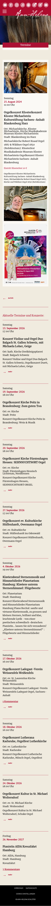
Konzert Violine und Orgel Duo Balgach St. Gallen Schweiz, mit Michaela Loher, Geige (23, 342)
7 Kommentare (11, 869)
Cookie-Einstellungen (25, 894)
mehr (7, 371)
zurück (8, 298)
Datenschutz (31, 888)
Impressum (18, 888)
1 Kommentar (10, 701)
